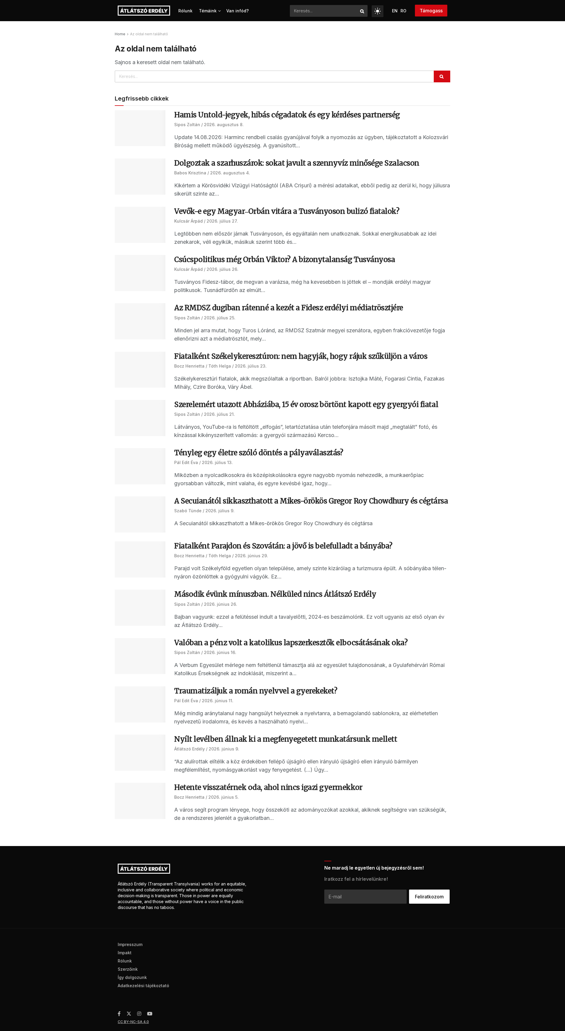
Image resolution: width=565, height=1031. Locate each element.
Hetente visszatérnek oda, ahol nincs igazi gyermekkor (268, 787)
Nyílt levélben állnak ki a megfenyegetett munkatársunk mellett (285, 739)
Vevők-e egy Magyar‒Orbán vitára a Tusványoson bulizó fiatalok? (286, 211)
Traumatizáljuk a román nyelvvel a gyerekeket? (255, 690)
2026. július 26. (222, 269)
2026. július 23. (251, 365)
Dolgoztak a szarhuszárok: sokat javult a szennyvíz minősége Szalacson (296, 163)
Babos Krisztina (190, 172)
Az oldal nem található (149, 34)
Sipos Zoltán (187, 124)
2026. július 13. (217, 462)
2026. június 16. (220, 652)
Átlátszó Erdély (189, 748)
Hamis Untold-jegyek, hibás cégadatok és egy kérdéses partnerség (287, 114)
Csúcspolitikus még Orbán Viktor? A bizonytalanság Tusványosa (284, 259)
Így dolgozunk (132, 977)
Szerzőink (128, 969)
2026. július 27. (222, 220)
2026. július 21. (219, 414)
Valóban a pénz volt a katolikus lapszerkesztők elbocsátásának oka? (291, 642)
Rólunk (185, 10)
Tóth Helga (219, 365)
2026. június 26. (220, 604)
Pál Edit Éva (186, 462)
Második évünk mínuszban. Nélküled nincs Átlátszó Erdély (275, 594)
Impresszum (130, 944)
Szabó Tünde (188, 510)
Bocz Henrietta (189, 365)
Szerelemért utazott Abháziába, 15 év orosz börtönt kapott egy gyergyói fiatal (306, 404)
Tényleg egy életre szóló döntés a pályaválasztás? (259, 452)
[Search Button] (362, 11)
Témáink (208, 10)
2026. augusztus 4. (230, 172)
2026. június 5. (223, 797)
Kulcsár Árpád (188, 220)
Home (120, 34)
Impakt (125, 952)
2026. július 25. (219, 317)
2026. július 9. (220, 510)
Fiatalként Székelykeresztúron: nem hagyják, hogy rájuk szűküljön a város (300, 356)
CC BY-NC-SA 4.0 (133, 1022)
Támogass (431, 11)
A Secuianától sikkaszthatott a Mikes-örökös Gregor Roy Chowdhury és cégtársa (311, 501)
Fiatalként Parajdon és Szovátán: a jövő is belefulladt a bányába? (283, 545)
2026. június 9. (224, 748)
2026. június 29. (251, 555)
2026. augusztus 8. (224, 124)
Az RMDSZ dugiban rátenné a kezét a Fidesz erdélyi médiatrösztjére (288, 307)
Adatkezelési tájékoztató (143, 985)
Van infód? (237, 10)
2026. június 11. (217, 700)
